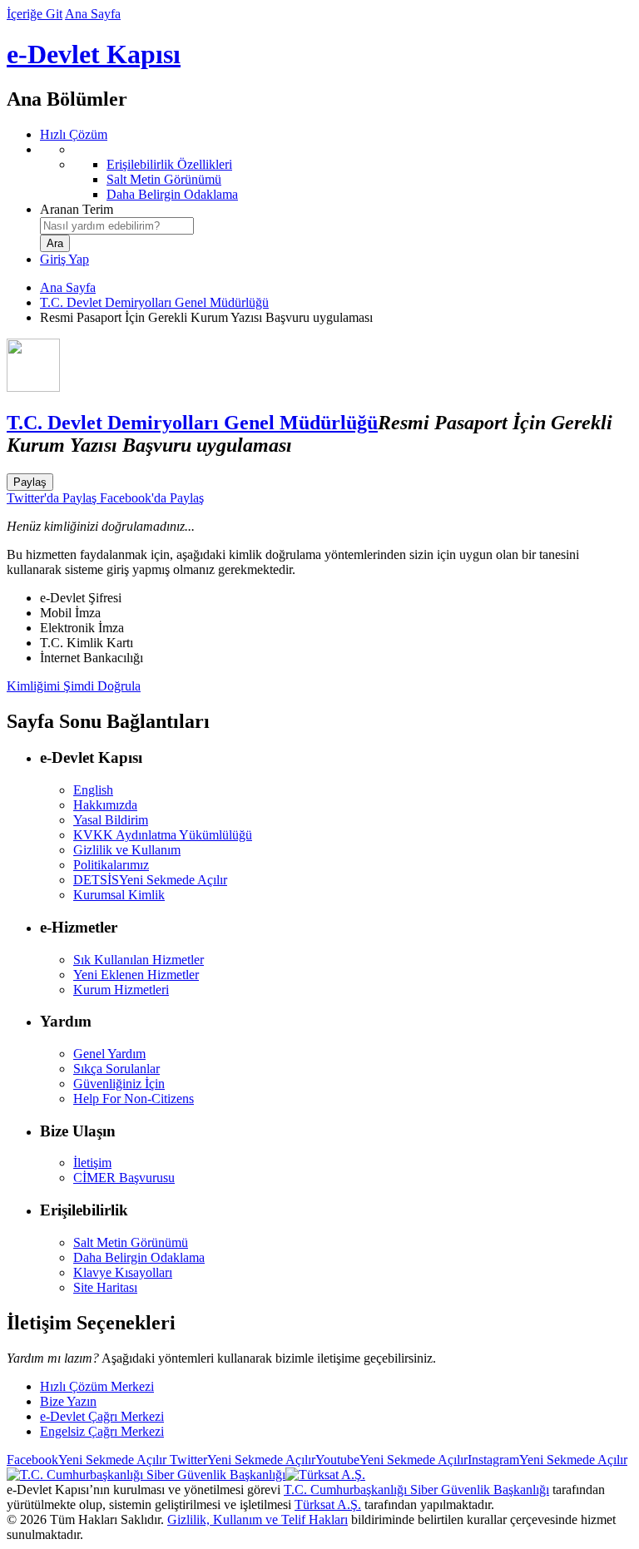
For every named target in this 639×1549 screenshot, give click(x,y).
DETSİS (150, 880)
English (93, 790)
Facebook (86, 1459)
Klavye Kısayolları (122, 1272)
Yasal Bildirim (110, 820)
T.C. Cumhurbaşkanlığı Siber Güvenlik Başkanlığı (416, 1489)
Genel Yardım (109, 1054)
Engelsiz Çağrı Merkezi (102, 1431)
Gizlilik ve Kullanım (127, 850)
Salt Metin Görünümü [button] (130, 1242)
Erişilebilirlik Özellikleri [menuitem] (169, 164)
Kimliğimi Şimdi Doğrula (74, 686)
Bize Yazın (68, 1401)
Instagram (547, 1459)
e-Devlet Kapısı (94, 54)
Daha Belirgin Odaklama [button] (139, 1257)
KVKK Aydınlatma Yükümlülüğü (162, 835)
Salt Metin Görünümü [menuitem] (163, 179)
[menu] (336, 172)
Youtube (391, 1459)
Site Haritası (105, 1287)
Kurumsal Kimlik (119, 895)
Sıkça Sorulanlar (116, 1069)
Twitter (240, 1459)
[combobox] (117, 226)
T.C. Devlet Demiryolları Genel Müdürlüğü (154, 302)
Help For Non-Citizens (133, 1098)
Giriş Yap (64, 259)
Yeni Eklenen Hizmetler (136, 975)
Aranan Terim (76, 209)
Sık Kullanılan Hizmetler (138, 960)
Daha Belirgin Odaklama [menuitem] (172, 194)
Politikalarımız (111, 865)
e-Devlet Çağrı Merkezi (102, 1416)
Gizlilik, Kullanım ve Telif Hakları (257, 1519)
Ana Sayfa (93, 14)
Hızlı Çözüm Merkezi (97, 1386)
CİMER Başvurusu (124, 1177)
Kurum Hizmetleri (121, 989)
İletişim (92, 1163)
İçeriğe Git (34, 14)
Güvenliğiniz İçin (119, 1083)
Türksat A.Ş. (328, 1504)
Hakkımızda (105, 805)
